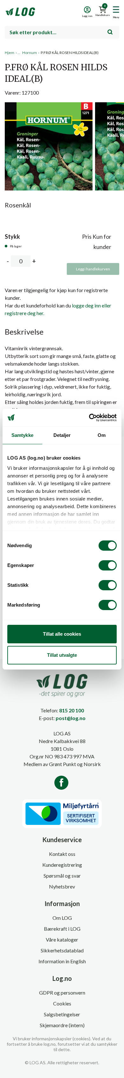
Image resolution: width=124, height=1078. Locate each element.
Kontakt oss (62, 854)
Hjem (9, 52)
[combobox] (62, 32)
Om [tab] (102, 435)
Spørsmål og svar (62, 875)
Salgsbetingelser (62, 1014)
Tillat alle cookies (62, 634)
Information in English (62, 961)
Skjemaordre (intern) (62, 1025)
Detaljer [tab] (62, 435)
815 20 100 (71, 710)
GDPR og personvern (62, 992)
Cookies (62, 1003)
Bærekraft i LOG (62, 929)
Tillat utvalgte (62, 655)
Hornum (29, 52)
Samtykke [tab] (22, 435)
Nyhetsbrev (62, 886)
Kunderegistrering (62, 865)
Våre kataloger (62, 939)
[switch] (108, 565)
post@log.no (71, 718)
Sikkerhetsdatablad (62, 950)
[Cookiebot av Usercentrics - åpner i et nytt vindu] (89, 418)
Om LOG (62, 918)
